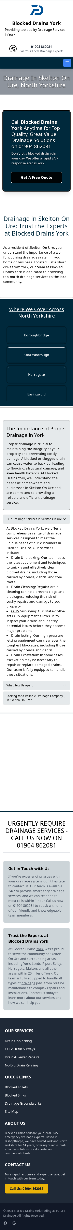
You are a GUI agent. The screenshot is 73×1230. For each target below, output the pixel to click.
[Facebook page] (5, 1223)
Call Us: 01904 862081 (26, 1188)
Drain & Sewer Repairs (22, 1057)
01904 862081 (36, 845)
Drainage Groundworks (23, 1103)
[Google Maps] (14, 1223)
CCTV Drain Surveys (20, 1049)
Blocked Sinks (15, 1095)
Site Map (11, 1111)
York (39, 949)
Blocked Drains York (36, 23)
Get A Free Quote (36, 177)
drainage (28, 983)
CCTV (15, 611)
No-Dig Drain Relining (21, 1065)
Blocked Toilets (16, 1087)
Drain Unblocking (25, 557)
